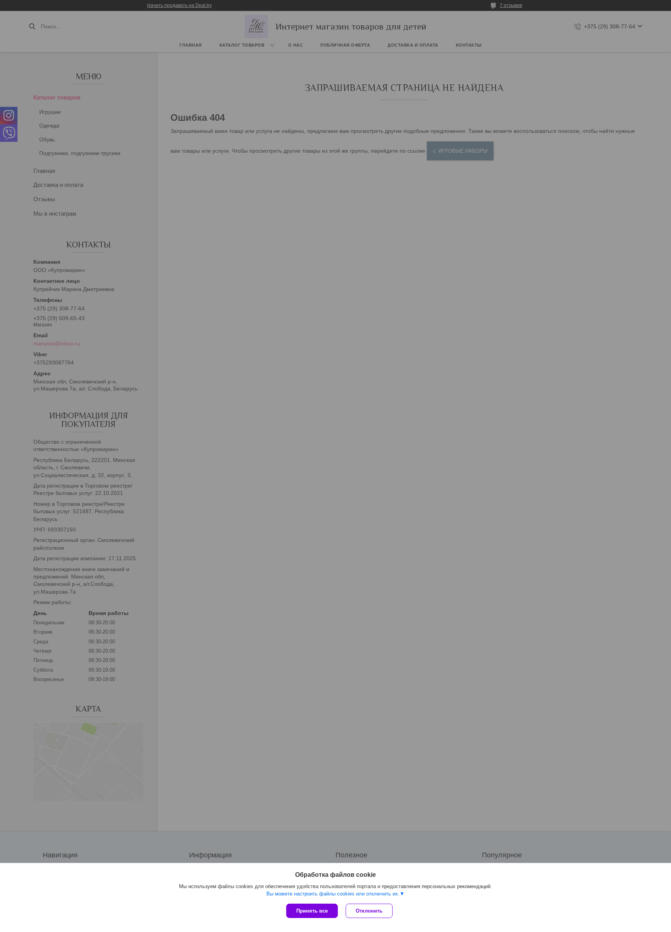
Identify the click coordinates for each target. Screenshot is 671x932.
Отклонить (369, 911)
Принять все (312, 911)
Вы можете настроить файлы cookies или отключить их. (333, 894)
